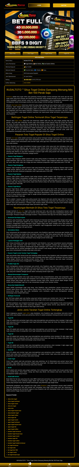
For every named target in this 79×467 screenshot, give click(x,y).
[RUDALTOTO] (15, 5)
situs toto (21, 211)
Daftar (29, 466)
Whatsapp (49, 466)
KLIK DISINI (27, 83)
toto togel (14, 138)
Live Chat (69, 466)
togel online (18, 120)
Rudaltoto (9, 96)
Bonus (10, 466)
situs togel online (16, 105)
